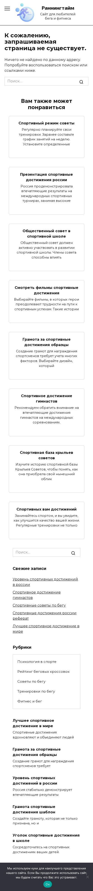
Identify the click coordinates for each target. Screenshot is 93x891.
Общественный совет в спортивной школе (46, 233)
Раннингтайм (58, 8)
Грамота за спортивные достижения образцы (47, 342)
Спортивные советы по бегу (39, 605)
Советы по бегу (31, 681)
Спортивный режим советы (46, 123)
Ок (48, 884)
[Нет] (87, 877)
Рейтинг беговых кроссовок (43, 671)
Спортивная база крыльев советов (46, 455)
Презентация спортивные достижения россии (46, 177)
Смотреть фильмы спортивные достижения (46, 290)
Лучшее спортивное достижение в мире (33, 723)
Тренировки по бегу (36, 691)
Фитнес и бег (29, 701)
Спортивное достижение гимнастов (46, 398)
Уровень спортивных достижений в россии (35, 780)
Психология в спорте (36, 661)
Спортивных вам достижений (46, 509)
